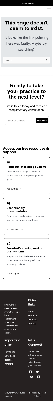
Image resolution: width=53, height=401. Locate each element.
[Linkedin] (38, 376)
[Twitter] (37, 371)
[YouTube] (31, 376)
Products (32, 319)
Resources (9, 359)
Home (31, 311)
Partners (8, 363)
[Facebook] (30, 371)
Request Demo (42, 120)
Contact (32, 323)
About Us (32, 315)
